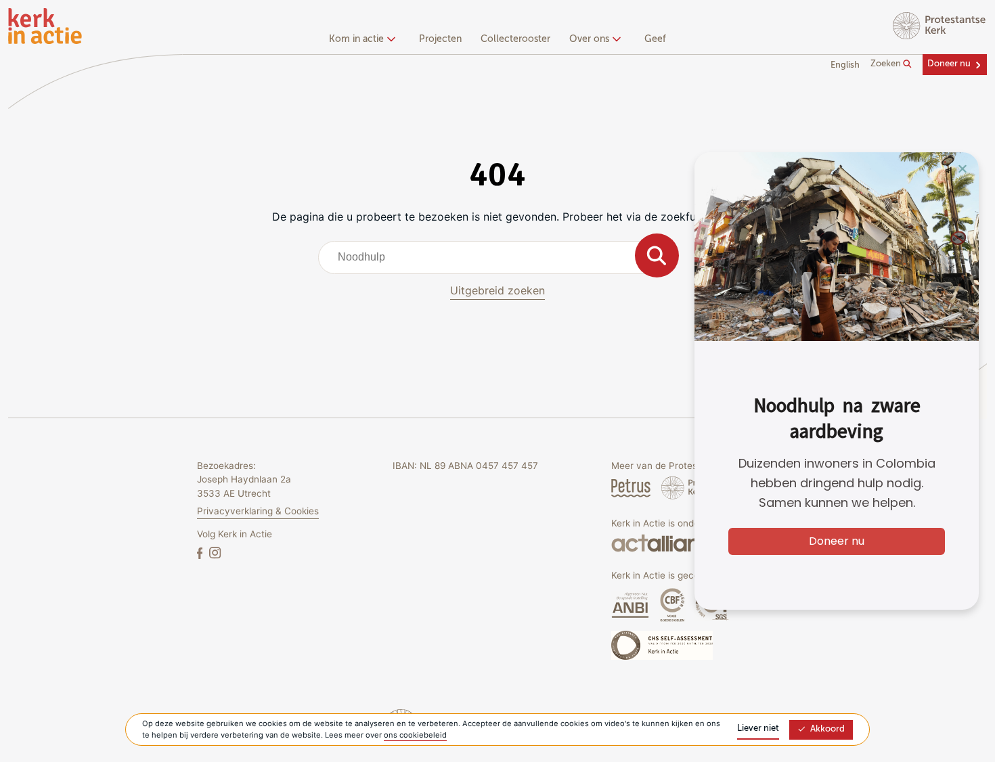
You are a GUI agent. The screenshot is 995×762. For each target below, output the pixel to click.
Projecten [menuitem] (440, 39)
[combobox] (498, 257)
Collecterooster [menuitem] (515, 39)
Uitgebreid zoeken (497, 290)
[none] (364, 40)
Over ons (589, 39)
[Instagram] (215, 552)
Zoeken (886, 64)
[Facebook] (201, 552)
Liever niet (758, 728)
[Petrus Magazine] (632, 487)
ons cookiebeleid (415, 735)
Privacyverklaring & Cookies (258, 511)
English (845, 65)
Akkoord (827, 729)
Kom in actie (356, 39)
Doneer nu (949, 64)
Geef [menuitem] (655, 39)
